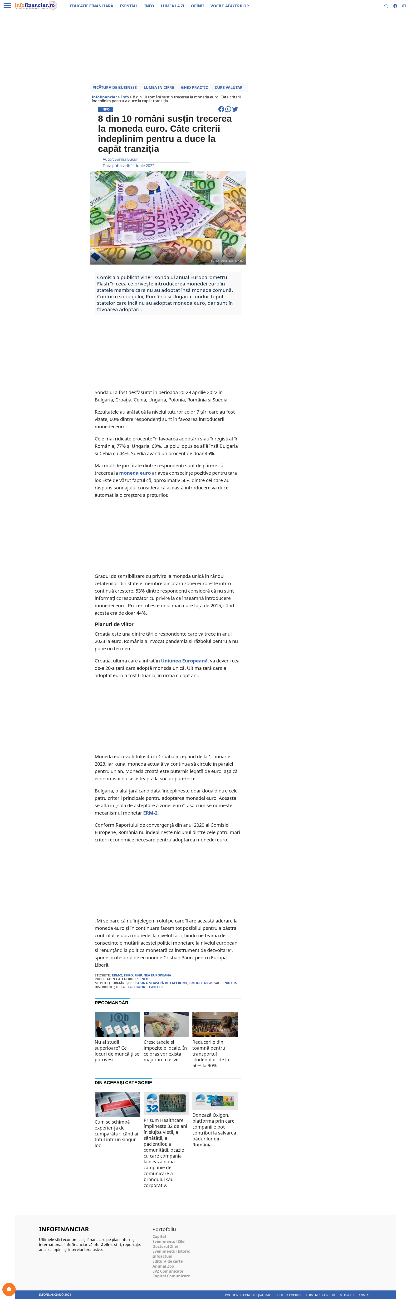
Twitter (156, 987)
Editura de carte (167, 1261)
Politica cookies (288, 1295)
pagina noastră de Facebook (161, 983)
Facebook (136, 987)
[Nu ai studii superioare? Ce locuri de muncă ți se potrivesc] (117, 1027)
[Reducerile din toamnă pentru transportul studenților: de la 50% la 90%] (215, 1027)
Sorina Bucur (126, 159)
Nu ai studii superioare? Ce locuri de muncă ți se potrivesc (117, 1051)
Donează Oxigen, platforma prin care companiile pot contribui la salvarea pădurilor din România (214, 1130)
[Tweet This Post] (235, 111)
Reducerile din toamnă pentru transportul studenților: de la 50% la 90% (210, 1054)
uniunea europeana (153, 975)
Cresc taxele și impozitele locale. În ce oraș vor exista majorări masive (165, 1051)
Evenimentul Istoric (171, 1251)
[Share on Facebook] (221, 111)
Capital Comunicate (171, 1276)
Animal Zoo (163, 1266)
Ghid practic (194, 87)
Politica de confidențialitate (248, 1295)
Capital (159, 1236)
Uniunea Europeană (184, 660)
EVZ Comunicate (167, 1271)
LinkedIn (229, 983)
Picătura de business (115, 87)
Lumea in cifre (159, 87)
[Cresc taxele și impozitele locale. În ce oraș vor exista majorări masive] (166, 1024)
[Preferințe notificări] (9, 1289)
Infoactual (162, 1256)
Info (144, 979)
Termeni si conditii (320, 1295)
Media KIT (347, 1295)
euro (128, 975)
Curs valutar (229, 87)
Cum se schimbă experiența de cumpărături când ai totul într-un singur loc (116, 1134)
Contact (365, 1295)
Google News (201, 983)
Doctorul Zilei (165, 1246)
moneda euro (135, 473)
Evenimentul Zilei (169, 1241)
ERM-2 (150, 813)
